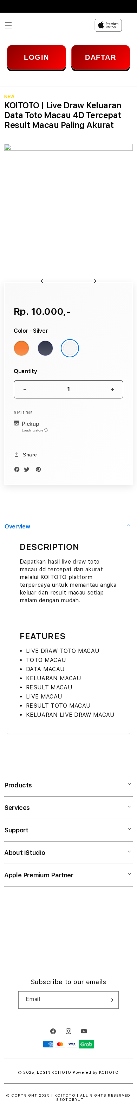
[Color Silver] (69, 348)
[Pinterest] (40, 470)
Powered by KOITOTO (96, 1072)
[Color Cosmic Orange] (21, 348)
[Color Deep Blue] (45, 348)
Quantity (25, 371)
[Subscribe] (110, 1000)
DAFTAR (100, 57)
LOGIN (36, 57)
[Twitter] (28, 470)
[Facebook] (19, 470)
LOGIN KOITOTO (54, 1072)
